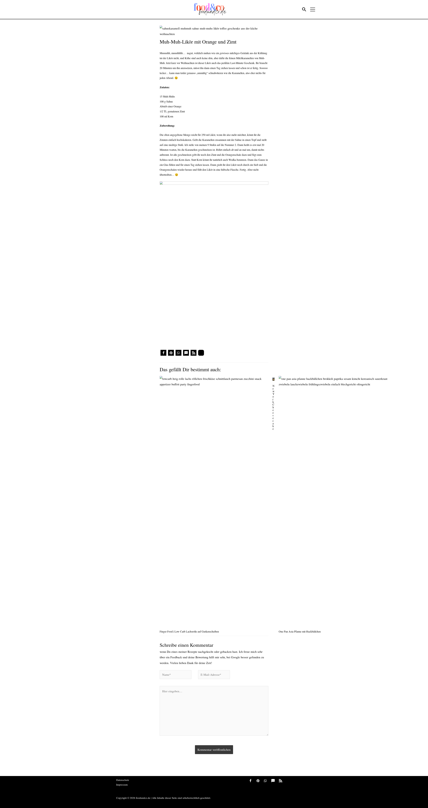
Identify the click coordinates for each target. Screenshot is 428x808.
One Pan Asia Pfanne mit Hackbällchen (300, 631)
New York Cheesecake (274, 407)
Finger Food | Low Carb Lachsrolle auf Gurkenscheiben (189, 631)
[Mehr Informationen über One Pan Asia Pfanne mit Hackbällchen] (333, 501)
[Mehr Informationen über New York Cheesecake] (274, 379)
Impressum (122, 784)
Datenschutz (122, 780)
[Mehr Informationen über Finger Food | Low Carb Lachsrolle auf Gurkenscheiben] (214, 501)
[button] (163, 353)
